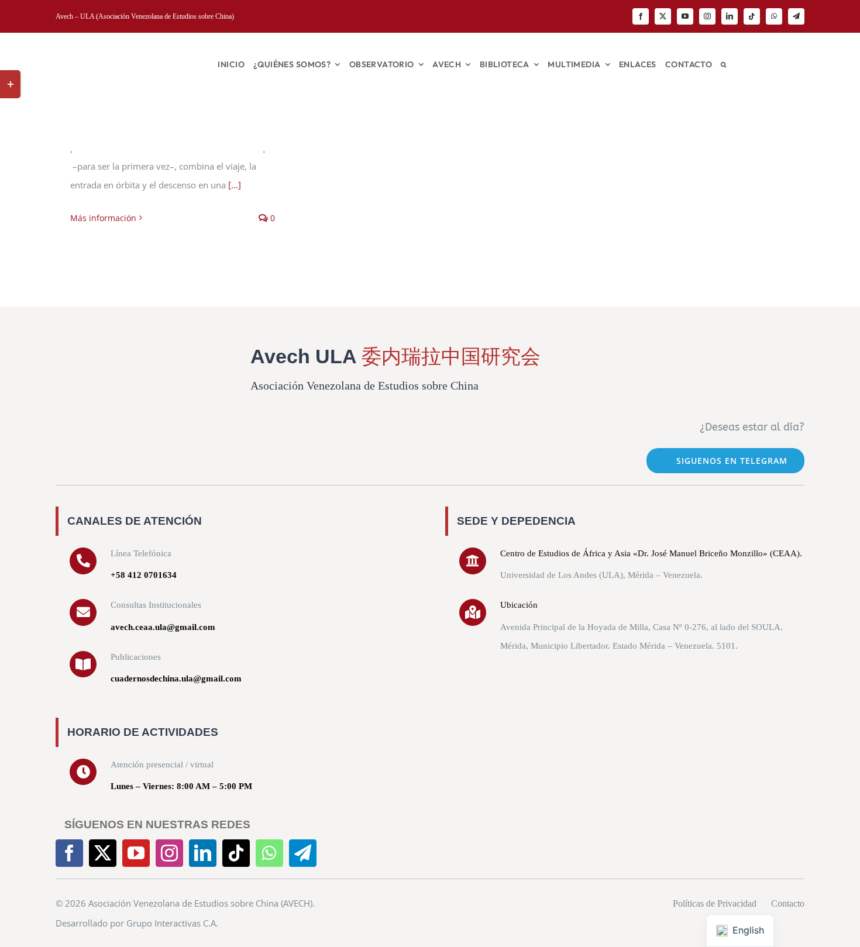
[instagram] (707, 16)
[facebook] (640, 16)
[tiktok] (752, 16)
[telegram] (796, 16)
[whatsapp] (774, 16)
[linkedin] (729, 16)
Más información (103, 217)
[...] (234, 185)
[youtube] (685, 16)
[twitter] (663, 16)
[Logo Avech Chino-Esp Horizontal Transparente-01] (120, 46)
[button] (723, 64)
